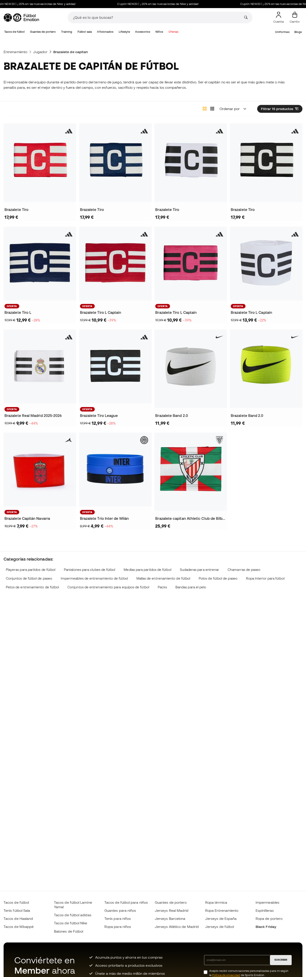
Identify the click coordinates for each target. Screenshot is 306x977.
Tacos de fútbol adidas (72, 915)
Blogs (298, 32)
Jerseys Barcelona (170, 918)
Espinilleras (265, 910)
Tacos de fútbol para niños (126, 902)
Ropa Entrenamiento (221, 910)
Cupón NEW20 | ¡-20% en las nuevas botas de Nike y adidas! (147, 4)
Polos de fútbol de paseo (218, 578)
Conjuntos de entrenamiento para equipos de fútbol (108, 587)
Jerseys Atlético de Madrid (177, 927)
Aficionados (105, 31)
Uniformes (282, 32)
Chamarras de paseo (244, 570)
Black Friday (266, 927)
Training (66, 31)
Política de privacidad (226, 975)
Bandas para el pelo (190, 587)
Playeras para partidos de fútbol (30, 570)
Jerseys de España (221, 918)
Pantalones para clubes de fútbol (89, 570)
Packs (162, 587)
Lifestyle (124, 31)
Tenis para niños (117, 918)
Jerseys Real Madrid (171, 910)
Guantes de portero (43, 31)
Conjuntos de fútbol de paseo (29, 578)
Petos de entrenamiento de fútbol (32, 587)
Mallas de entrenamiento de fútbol (163, 578)
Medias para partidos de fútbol (147, 570)
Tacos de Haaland (18, 918)
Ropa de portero (269, 918)
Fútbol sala (85, 31)
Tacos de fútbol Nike (70, 923)
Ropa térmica (216, 902)
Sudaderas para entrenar (199, 570)
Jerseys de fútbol (219, 927)
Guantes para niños (120, 910)
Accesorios (142, 31)
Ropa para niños (117, 927)
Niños (159, 31)
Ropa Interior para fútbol (265, 578)
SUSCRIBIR (280, 959)
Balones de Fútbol (68, 931)
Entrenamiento (15, 52)
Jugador (40, 52)
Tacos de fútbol (14, 31)
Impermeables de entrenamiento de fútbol (94, 578)
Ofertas (173, 31)
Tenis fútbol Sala (17, 910)
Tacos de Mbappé (19, 927)
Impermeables (267, 902)
